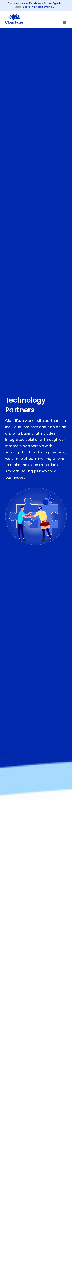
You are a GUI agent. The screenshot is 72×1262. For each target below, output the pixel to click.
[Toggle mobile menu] (65, 22)
